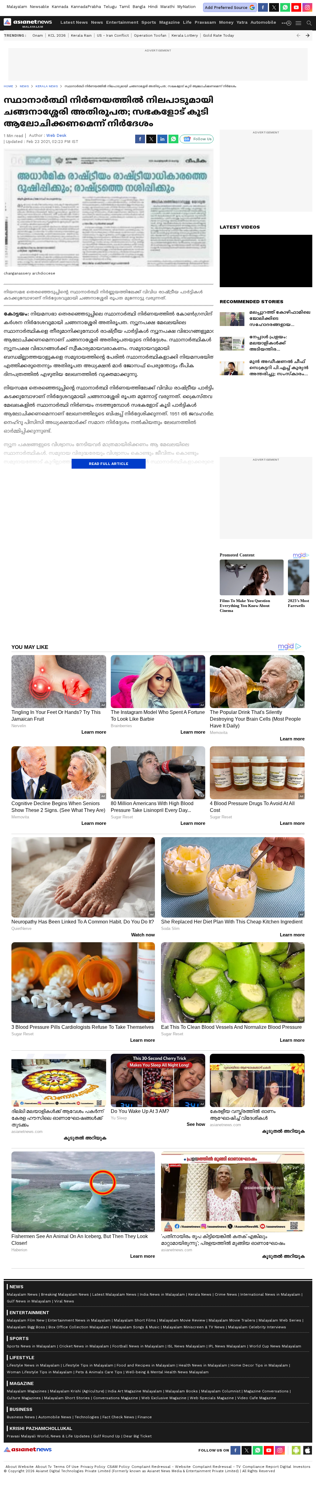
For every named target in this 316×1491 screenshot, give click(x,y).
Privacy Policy (93, 1467)
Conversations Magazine (115, 1398)
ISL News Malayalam (186, 1346)
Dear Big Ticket (137, 1436)
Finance (145, 1417)
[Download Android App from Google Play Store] (296, 1450)
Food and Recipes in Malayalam (146, 1365)
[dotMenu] (284, 23)
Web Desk (56, 135)
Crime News (226, 1294)
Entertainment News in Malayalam (79, 1320)
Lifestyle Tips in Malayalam (88, 1365)
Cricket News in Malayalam (84, 1346)
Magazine (169, 22)
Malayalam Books (181, 1391)
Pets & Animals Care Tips (99, 1372)
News (97, 22)
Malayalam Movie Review (182, 1320)
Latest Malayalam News (114, 1294)
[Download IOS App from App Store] (307, 1450)
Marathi (167, 6)
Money (226, 22)
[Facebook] (263, 7)
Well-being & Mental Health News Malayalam (167, 1372)
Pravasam (205, 22)
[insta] (307, 7)
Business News (21, 1417)
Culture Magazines (24, 1398)
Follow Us (202, 139)
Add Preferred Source (226, 7)
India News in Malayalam (162, 1294)
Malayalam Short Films (135, 1320)
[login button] (290, 23)
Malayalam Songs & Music (136, 1327)
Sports (148, 22)
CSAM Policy (118, 1467)
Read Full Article (108, 464)
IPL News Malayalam (227, 1346)
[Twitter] (274, 7)
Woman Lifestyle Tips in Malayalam (39, 1372)
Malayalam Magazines (27, 1391)
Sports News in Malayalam (31, 1346)
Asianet (28, 1449)
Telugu (110, 6)
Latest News (74, 22)
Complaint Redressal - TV (217, 1467)
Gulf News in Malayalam (29, 1301)
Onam (37, 35)
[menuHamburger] (299, 23)
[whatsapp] (285, 7)
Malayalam (16, 6)
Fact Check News (118, 1417)
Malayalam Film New (25, 1320)
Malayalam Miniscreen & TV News (194, 1327)
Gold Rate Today (218, 35)
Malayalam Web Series (280, 1320)
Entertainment (122, 22)
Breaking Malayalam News (65, 1294)
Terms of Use (66, 1467)
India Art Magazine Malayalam (135, 1391)
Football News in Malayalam (138, 1346)
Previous (298, 35)
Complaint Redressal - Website (161, 1467)
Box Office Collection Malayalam (78, 1327)
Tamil (124, 6)
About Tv (43, 1467)
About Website (20, 1467)
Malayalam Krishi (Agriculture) (77, 1391)
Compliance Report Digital (267, 1467)
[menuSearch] (309, 23)
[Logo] (30, 23)
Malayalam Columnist (220, 1391)
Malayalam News (22, 1294)
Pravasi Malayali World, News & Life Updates (48, 1436)
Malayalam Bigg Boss (26, 1327)
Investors (301, 1467)
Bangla (138, 6)
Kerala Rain (81, 35)
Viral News (64, 1301)
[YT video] (296, 7)
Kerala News (199, 1294)
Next (307, 35)
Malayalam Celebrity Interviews (257, 1327)
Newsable (39, 6)
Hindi (153, 6)
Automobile (263, 22)
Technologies (87, 1417)
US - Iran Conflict (113, 35)
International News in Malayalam (270, 1294)
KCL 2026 (57, 35)
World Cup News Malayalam (275, 1346)
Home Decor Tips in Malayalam (259, 1365)
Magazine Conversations (266, 1391)
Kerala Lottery (185, 35)
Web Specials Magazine (212, 1398)
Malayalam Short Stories (67, 1398)
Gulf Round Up (106, 1436)
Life (187, 22)
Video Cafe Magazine (256, 1398)
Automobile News (54, 1417)
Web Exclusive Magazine (163, 1398)
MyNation (186, 6)
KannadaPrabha (86, 6)
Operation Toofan (150, 35)
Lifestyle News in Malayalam (33, 1365)
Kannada (60, 6)
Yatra (242, 22)
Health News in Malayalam (203, 1365)
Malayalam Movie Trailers (232, 1320)
